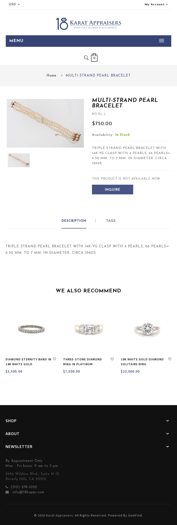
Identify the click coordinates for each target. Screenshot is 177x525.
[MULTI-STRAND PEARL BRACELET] (19, 160)
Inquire (112, 190)
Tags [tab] (111, 221)
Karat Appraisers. (60, 515)
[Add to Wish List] (54, 360)
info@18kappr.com (27, 492)
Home (51, 75)
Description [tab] (74, 221)
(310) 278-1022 (24, 487)
